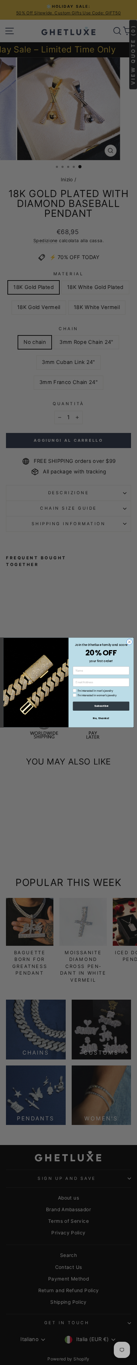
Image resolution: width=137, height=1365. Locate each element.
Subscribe (101, 706)
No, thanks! (101, 718)
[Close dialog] (129, 642)
